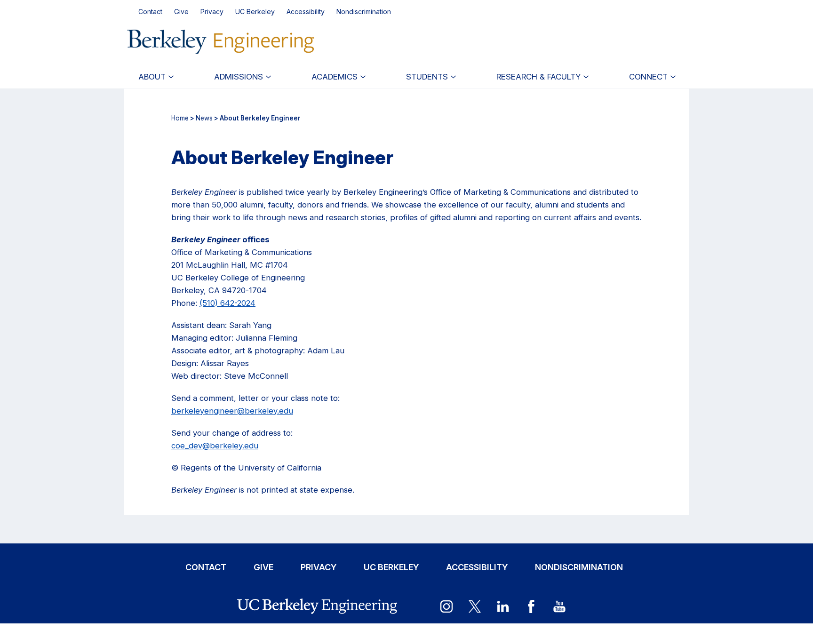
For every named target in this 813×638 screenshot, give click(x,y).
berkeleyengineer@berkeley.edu (232, 410)
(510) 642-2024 (227, 303)
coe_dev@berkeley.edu (214, 445)
